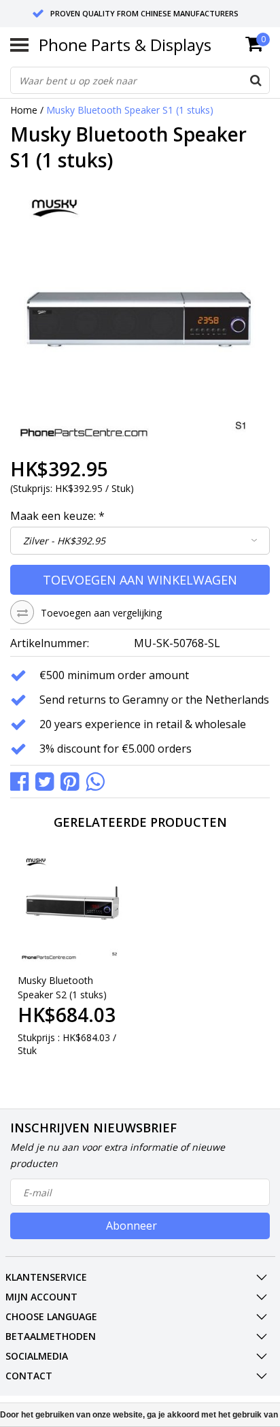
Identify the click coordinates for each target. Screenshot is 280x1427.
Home (23, 109)
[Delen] (22, 780)
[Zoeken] (255, 80)
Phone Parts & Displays (125, 44)
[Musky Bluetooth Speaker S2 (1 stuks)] (73, 908)
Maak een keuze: (57, 515)
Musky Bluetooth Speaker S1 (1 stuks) (129, 109)
